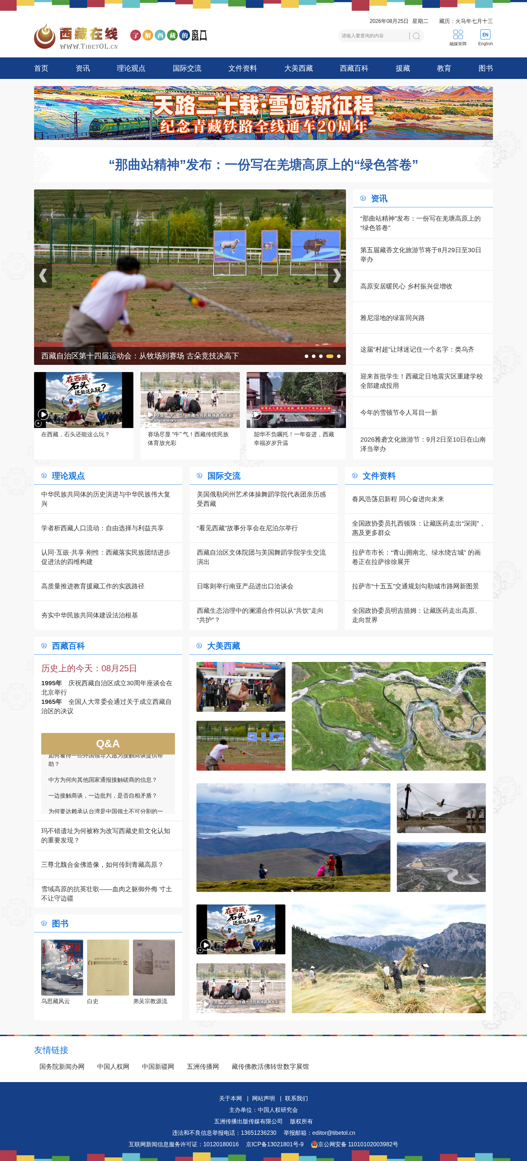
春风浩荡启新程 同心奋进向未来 (398, 499)
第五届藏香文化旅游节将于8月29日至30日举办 (420, 254)
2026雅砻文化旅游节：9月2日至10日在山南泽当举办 (423, 444)
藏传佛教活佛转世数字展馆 (270, 1066)
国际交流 (187, 68)
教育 (444, 68)
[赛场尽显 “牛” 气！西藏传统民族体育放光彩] (240, 988)
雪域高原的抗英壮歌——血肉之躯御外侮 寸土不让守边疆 (106, 893)
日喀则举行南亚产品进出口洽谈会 (245, 586)
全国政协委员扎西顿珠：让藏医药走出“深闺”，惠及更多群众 (418, 528)
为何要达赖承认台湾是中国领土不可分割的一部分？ (105, 770)
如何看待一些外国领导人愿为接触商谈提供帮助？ (105, 810)
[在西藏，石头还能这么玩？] (240, 929)
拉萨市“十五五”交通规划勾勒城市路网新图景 (415, 586)
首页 (41, 68)
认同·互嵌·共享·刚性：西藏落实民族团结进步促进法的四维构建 (105, 557)
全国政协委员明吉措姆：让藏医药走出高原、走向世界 (416, 615)
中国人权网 (113, 1066)
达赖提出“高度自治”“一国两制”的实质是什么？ (106, 791)
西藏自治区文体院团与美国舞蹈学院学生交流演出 (261, 557)
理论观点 (131, 68)
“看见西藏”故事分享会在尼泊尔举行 (247, 528)
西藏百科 (354, 68)
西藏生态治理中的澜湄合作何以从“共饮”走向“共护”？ (260, 615)
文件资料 (242, 68)
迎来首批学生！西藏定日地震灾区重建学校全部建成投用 (421, 381)
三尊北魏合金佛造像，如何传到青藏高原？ (102, 864)
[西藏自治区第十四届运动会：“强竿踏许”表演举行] (441, 808)
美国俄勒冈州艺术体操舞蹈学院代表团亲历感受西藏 (261, 499)
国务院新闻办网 (62, 1066)
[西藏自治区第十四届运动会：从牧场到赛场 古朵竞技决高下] (240, 746)
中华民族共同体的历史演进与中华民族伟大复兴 (105, 499)
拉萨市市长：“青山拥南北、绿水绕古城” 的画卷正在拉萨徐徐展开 (416, 557)
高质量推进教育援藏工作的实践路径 (92, 586)
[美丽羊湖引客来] (190, 194)
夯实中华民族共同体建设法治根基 (89, 615)
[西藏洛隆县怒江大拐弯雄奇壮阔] (441, 867)
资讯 (83, 68)
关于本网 (230, 1098)
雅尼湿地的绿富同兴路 (392, 317)
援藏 (403, 68)
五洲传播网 (203, 1066)
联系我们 (296, 1098)
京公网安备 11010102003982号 (358, 1144)
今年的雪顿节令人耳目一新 (399, 412)
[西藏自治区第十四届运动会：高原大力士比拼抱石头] (240, 687)
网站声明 (263, 1098)
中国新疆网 (158, 1066)
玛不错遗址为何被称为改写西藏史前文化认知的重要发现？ (105, 835)
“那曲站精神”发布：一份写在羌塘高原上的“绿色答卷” (263, 164)
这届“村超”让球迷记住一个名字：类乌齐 (417, 349)
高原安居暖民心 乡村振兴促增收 (406, 286)
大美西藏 (298, 68)
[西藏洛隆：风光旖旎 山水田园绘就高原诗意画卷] (389, 716)
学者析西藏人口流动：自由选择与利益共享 (102, 528)
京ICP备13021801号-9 (275, 1144)
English (485, 43)
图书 (486, 68)
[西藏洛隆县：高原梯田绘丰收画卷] (389, 958)
